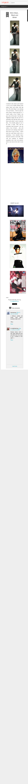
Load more (14, 366)
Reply (11, 324)
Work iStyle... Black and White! (14, 15)
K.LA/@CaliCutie (15, 301)
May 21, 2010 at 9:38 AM (15, 313)
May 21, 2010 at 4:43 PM (15, 329)
